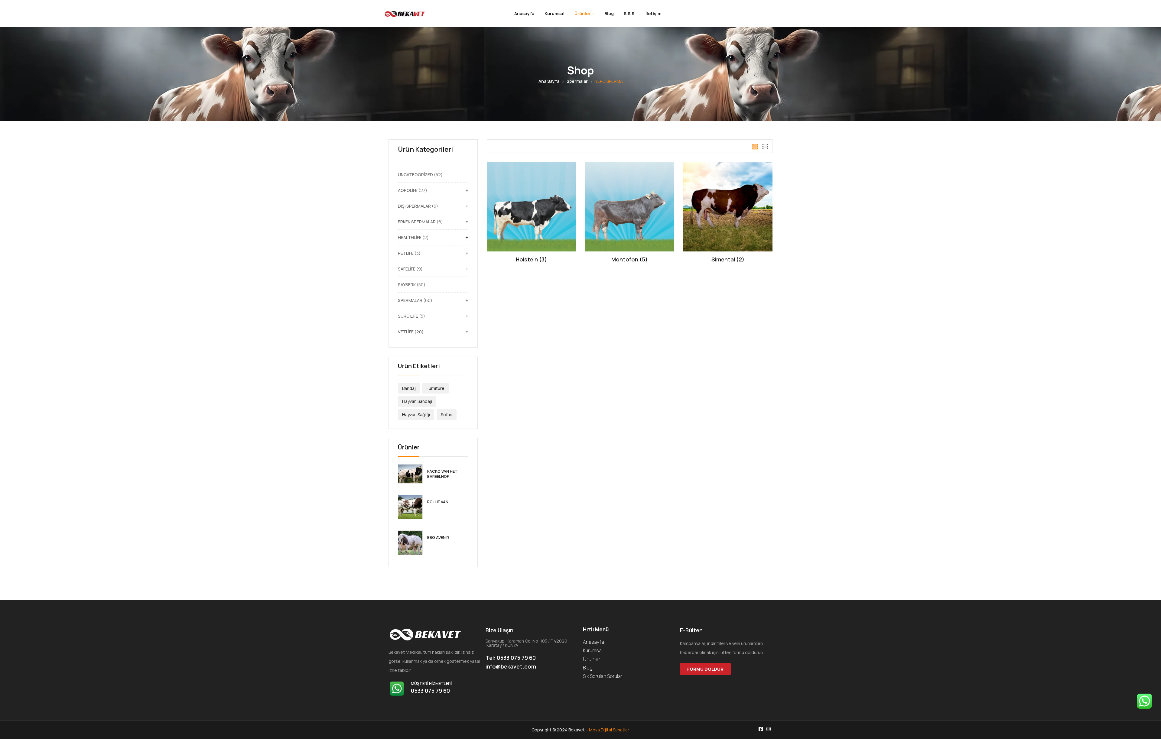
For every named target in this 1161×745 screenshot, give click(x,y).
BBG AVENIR (438, 537)
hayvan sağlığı (416, 414)
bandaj (409, 388)
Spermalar (577, 81)
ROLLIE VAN (437, 501)
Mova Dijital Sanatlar (609, 730)
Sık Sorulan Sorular (602, 676)
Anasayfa (524, 13)
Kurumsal (554, 13)
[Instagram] (768, 729)
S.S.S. (630, 13)
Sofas (446, 414)
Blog (609, 13)
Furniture (435, 388)
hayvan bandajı (417, 401)
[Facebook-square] (760, 729)
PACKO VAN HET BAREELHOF (442, 474)
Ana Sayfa (548, 81)
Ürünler (582, 13)
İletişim (654, 13)
